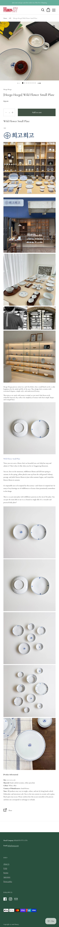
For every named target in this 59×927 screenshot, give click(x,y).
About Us (6, 864)
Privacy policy (7, 881)
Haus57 (16, 924)
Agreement (6, 877)
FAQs (5, 868)
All (10, 18)
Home (5, 18)
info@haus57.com (13, 846)
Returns (5, 873)
